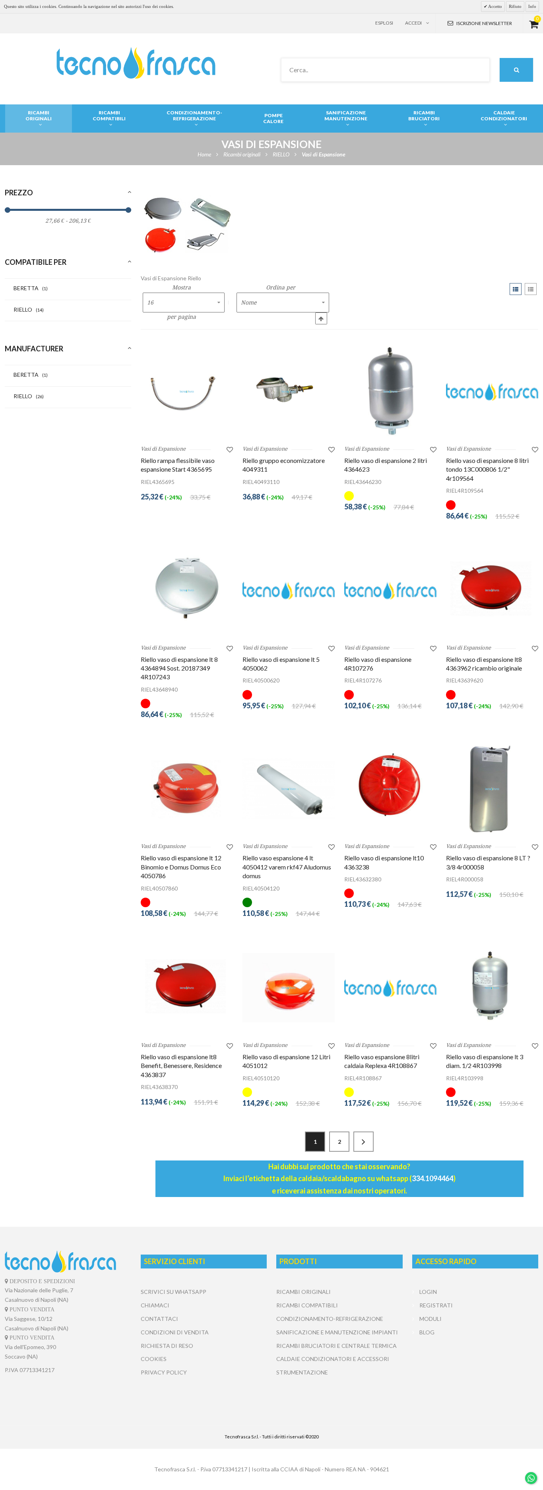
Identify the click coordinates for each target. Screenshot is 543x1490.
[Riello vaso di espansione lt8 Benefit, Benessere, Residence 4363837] (187, 988)
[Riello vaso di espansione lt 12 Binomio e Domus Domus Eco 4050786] (187, 789)
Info (532, 6)
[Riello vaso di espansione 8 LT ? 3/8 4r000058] (492, 789)
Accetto (494, 6)
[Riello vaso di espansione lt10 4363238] (390, 789)
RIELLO (29, 309)
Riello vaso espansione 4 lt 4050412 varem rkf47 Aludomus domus (286, 866)
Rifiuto (515, 6)
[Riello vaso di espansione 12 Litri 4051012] (288, 988)
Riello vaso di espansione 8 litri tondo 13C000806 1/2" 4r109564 (487, 469)
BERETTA (31, 288)
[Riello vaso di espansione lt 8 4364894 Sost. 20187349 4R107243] (187, 590)
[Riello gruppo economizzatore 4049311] (288, 391)
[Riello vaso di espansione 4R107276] (390, 590)
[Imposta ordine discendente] (321, 318)
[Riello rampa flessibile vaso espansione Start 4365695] (187, 391)
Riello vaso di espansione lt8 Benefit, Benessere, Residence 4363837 (181, 1065)
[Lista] (531, 289)
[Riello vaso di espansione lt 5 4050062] (288, 590)
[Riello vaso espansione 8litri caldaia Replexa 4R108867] (390, 988)
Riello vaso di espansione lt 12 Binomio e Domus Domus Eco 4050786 (181, 866)
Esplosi (384, 23)
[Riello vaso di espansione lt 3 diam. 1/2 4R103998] (492, 988)
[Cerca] (516, 70)
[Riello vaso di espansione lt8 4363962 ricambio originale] (492, 590)
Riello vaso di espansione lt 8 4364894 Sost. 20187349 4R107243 (179, 668)
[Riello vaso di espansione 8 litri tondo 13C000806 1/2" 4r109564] (492, 391)
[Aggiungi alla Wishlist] (230, 449)
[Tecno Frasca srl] (136, 63)
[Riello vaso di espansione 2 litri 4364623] (390, 391)
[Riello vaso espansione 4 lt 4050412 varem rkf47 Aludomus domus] (288, 789)
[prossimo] (363, 1141)
